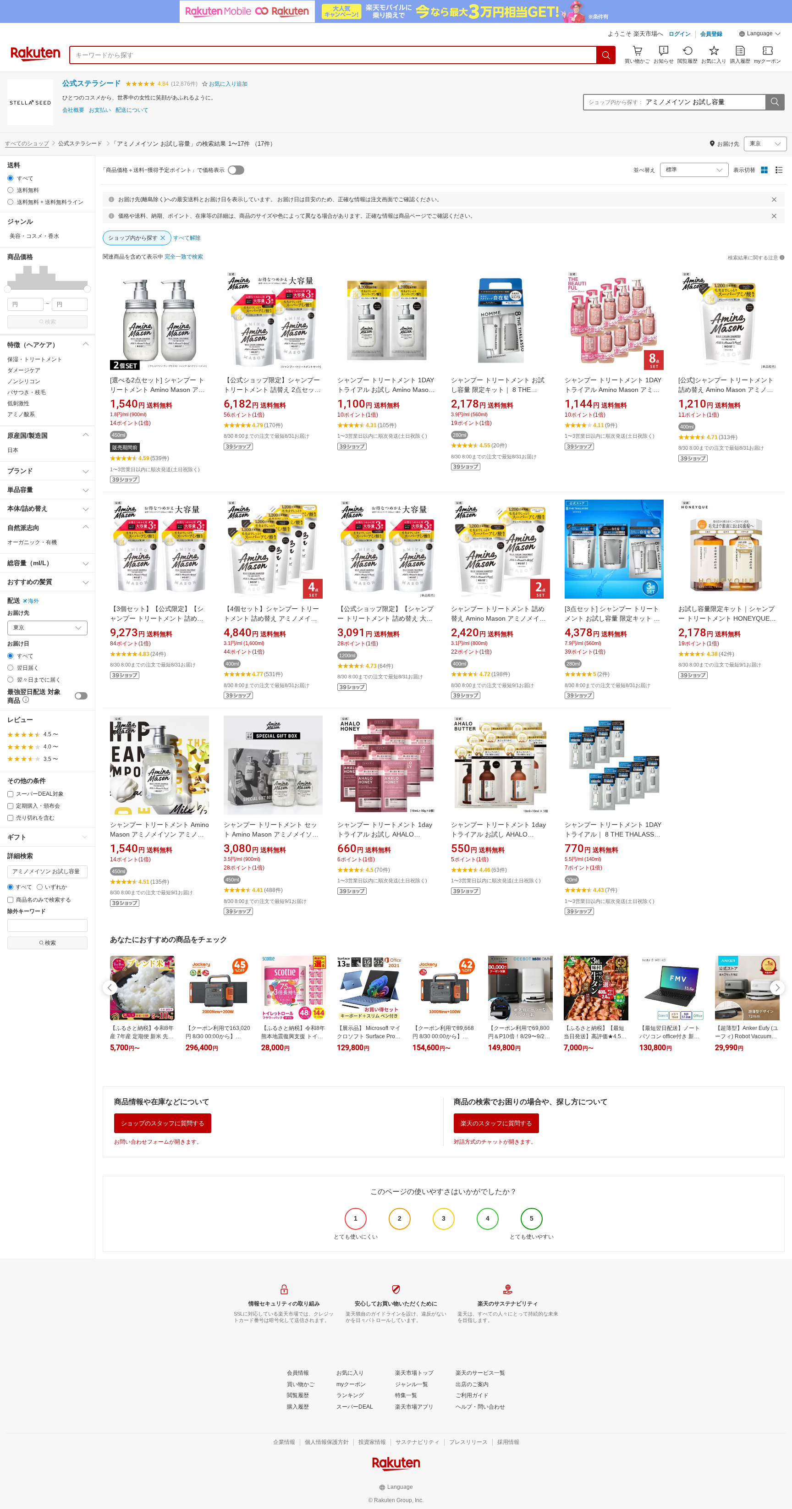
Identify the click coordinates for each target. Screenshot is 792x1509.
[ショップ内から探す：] (774, 102)
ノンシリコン (23, 381)
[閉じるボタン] (774, 199)
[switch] (81, 695)
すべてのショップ (27, 143)
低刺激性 (18, 403)
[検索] (606, 55)
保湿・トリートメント (34, 359)
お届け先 (18, 613)
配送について (132, 110)
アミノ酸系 (21, 414)
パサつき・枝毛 (26, 392)
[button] (760, 35)
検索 (50, 322)
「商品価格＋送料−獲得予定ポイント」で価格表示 (162, 170)
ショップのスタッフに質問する (162, 1123)
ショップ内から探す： (616, 102)
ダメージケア (23, 370)
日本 (12, 450)
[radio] (10, 178)
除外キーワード (26, 911)
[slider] (7, 289)
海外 (33, 601)
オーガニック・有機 (32, 542)
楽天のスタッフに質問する (496, 1123)
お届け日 (18, 644)
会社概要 (73, 110)
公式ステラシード (91, 83)
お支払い (100, 110)
